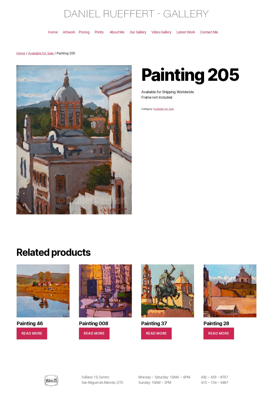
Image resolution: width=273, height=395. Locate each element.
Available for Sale (41, 53)
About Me (117, 32)
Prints (99, 32)
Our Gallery (138, 32)
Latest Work (186, 32)
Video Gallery (161, 32)
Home (53, 32)
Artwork (69, 32)
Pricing (84, 32)
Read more (32, 333)
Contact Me (209, 32)
